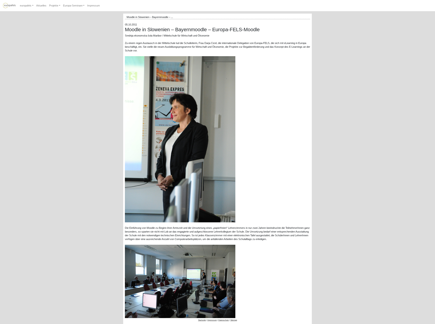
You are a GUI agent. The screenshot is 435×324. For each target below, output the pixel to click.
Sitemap (233, 320)
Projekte (53, 5)
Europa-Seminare (73, 5)
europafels (25, 5)
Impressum (93, 5)
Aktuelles (41, 5)
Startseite (202, 320)
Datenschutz (223, 320)
